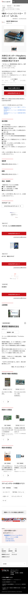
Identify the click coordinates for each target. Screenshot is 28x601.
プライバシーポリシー (14, 570)
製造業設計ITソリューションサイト (13, 535)
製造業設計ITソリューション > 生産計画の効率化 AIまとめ (15, 113)
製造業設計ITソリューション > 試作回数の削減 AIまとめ (15, 110)
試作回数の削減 (9, 539)
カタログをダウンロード (14, 93)
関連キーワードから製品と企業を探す (14, 512)
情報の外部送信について (14, 571)
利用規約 (12, 572)
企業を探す (10, 551)
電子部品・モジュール (18, 492)
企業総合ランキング (5, 556)
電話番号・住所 (10, 332)
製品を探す (4, 551)
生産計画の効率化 (10, 541)
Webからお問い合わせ (14, 88)
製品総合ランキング (5, 554)
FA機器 (15, 488)
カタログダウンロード (14, 233)
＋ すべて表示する (14, 79)
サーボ (4, 500)
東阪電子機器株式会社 (12, 21)
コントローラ (6, 492)
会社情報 (16, 572)
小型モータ (5, 496)
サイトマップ (14, 554)
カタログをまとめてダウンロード (11, 206)
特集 (16, 551)
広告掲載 (12, 574)
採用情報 (21, 572)
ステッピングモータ (16, 496)
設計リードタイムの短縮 (11, 537)
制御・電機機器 (7, 488)
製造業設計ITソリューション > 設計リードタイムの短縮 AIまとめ (15, 107)
